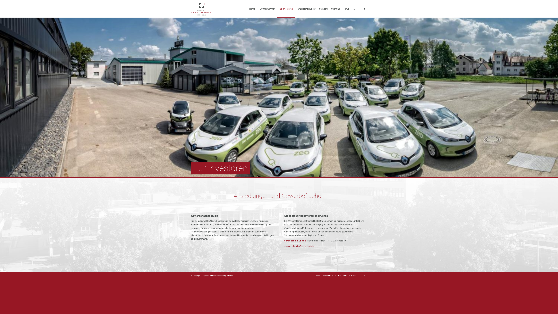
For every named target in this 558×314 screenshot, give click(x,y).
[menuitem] (252, 9)
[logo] (201, 9)
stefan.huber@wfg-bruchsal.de (299, 246)
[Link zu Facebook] (365, 9)
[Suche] (353, 9)
